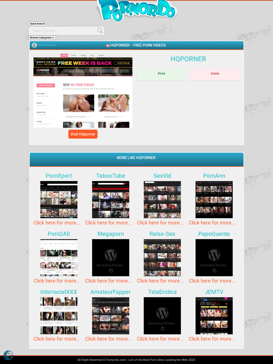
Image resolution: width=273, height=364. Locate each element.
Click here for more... (56, 223)
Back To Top (136, 163)
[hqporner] (83, 91)
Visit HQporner (83, 134)
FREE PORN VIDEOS (149, 45)
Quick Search (37, 23)
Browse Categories (42, 37)
